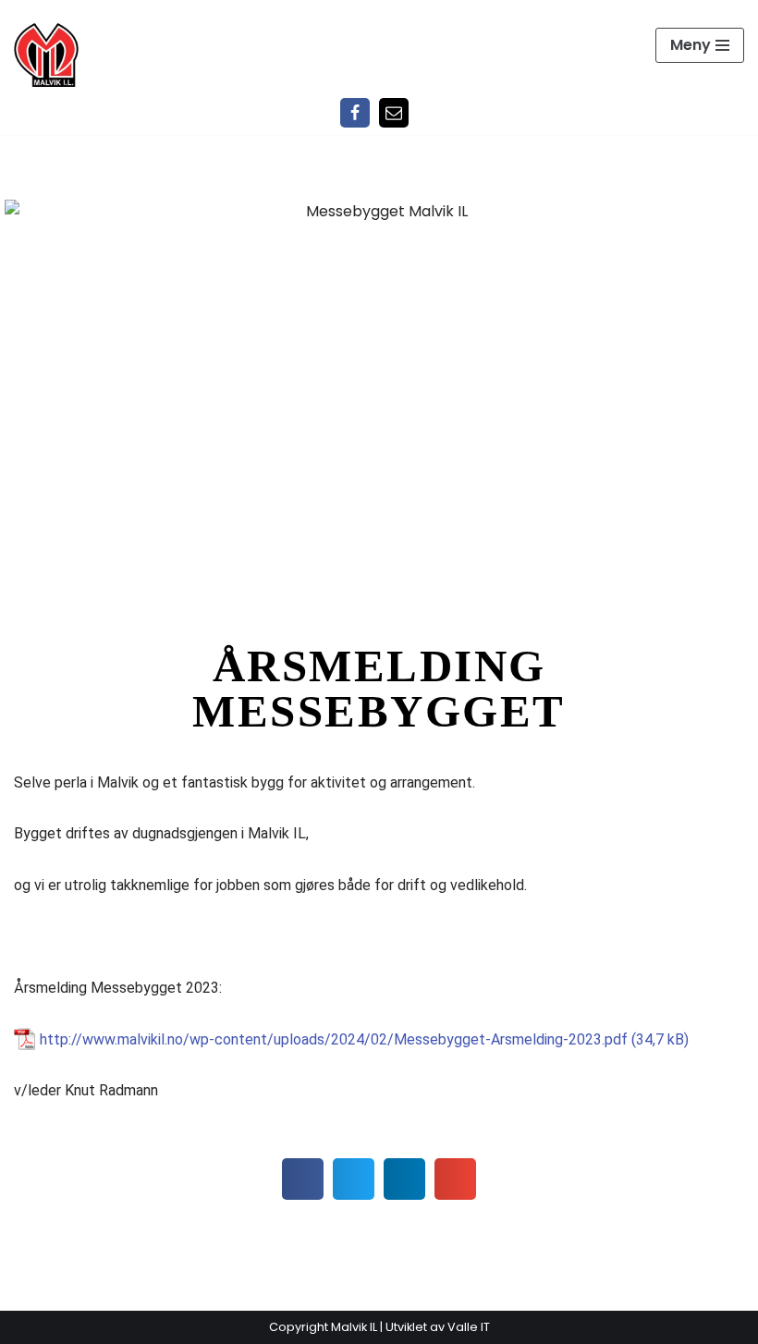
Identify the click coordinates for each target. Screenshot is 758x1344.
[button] (303, 1179)
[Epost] (394, 113)
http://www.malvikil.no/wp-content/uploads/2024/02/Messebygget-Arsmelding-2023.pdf (334, 1039)
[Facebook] (355, 113)
